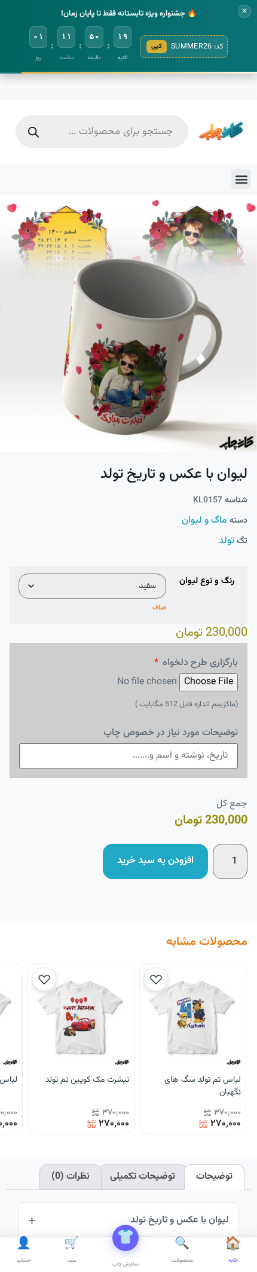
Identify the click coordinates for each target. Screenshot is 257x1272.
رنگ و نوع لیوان (206, 581)
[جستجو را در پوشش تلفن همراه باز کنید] (102, 131)
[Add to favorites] (156, 979)
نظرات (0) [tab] (70, 1176)
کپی (156, 46)
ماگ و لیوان (204, 520)
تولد (226, 540)
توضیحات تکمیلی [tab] (142, 1176)
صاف (159, 607)
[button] (241, 179)
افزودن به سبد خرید (155, 860)
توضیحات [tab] (214, 1176)
